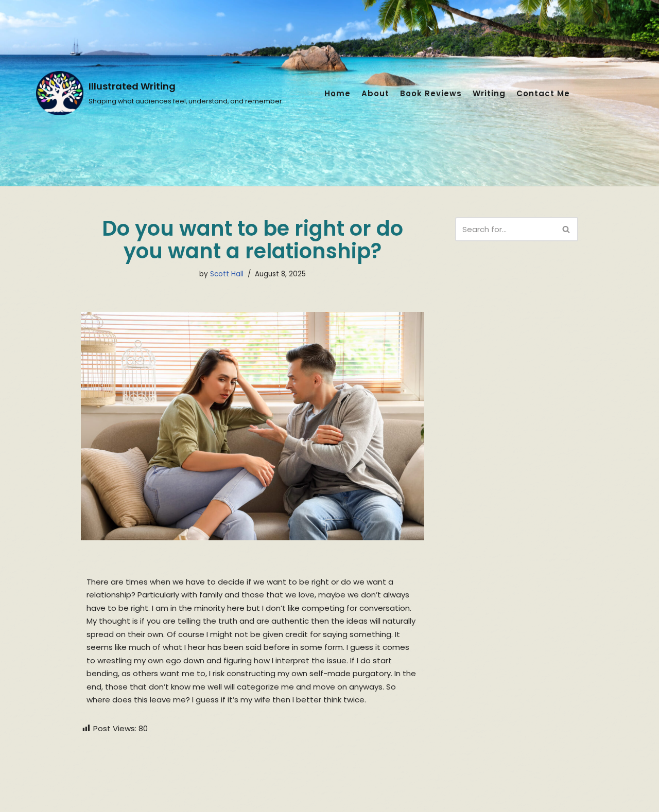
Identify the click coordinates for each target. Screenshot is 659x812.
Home (337, 93)
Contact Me (543, 93)
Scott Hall (227, 274)
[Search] (566, 229)
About (375, 93)
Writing (489, 93)
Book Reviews (431, 93)
